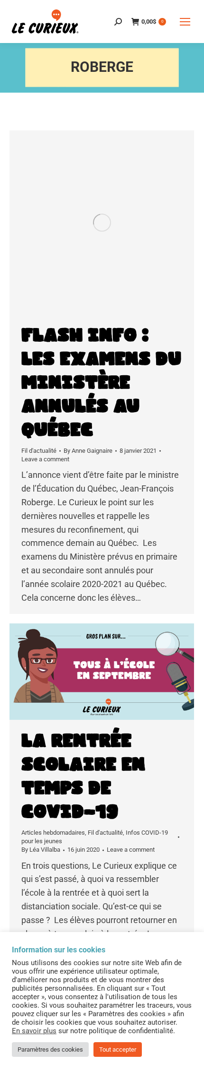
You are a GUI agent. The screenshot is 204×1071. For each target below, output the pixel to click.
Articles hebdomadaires (53, 832)
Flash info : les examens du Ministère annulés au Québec (101, 382)
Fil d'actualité (38, 450)
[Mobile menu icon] (185, 21)
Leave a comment (45, 459)
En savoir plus (34, 1031)
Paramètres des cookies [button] (50, 1049)
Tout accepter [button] (117, 1049)
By (88, 450)
